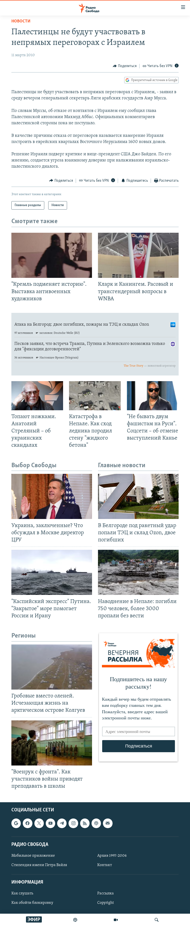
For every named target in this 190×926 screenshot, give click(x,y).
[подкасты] (75, 920)
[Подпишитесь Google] (16, 823)
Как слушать (22, 894)
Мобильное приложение (33, 856)
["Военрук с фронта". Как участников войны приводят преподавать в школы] (51, 743)
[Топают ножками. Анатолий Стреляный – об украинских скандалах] (37, 395)
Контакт (104, 865)
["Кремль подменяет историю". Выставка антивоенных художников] (51, 255)
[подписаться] (107, 823)
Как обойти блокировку (32, 903)
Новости (20, 21)
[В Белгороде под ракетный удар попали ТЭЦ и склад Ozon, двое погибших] (138, 496)
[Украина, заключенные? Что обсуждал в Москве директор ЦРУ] (51, 496)
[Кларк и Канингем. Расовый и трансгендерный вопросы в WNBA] (138, 255)
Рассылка (105, 894)
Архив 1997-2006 (112, 856)
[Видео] (115, 920)
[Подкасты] (96, 823)
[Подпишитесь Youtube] (50, 823)
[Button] (125, 66)
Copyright (105, 903)
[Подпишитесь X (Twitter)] (39, 823)
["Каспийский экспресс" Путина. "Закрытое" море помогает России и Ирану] (51, 572)
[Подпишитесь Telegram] (62, 823)
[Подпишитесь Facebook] (27, 823)
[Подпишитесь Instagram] (73, 823)
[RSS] (85, 823)
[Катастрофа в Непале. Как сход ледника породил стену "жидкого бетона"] (95, 395)
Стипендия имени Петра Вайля (39, 865)
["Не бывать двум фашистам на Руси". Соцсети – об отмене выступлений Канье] (153, 395)
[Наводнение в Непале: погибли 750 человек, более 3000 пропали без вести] (138, 572)
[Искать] (156, 920)
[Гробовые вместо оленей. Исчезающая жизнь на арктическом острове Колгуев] (51, 667)
